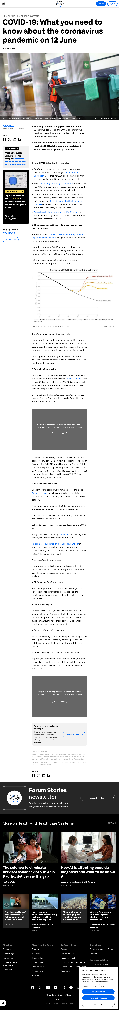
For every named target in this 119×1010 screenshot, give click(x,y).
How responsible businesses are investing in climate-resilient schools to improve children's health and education (44, 918)
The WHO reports (74, 378)
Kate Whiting (8, 126)
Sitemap (59, 999)
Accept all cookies (98, 992)
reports (43, 493)
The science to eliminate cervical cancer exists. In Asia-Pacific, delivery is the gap (29, 872)
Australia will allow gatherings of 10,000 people (56, 212)
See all (112, 823)
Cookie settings (98, 1004)
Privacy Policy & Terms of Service (59, 995)
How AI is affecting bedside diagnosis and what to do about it (88, 872)
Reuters (35, 493)
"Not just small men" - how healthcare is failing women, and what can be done (16, 916)
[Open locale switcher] (3, 1003)
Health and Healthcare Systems (21, 16)
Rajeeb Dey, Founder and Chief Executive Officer (55, 544)
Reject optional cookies (98, 998)
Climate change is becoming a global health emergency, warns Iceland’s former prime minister (74, 917)
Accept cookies (59, 434)
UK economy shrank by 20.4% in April (56, 183)
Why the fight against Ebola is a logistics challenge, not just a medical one (100, 916)
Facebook (63, 534)
